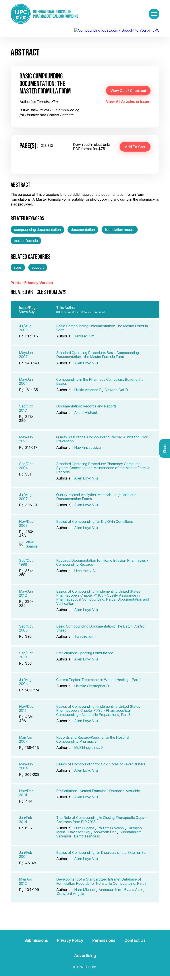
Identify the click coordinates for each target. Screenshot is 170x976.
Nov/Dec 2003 (26, 523)
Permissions (103, 940)
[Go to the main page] (44, 14)
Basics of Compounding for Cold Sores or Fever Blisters (100, 764)
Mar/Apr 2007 (25, 739)
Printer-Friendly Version (32, 282)
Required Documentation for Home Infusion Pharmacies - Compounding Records (102, 562)
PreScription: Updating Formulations (85, 653)
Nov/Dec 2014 (26, 793)
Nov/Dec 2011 (26, 708)
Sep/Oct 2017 (26, 408)
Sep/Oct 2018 (26, 655)
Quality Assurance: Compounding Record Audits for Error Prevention (101, 439)
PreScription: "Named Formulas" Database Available (98, 791)
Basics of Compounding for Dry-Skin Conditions (94, 521)
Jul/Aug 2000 (25, 328)
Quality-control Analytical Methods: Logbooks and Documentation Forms (96, 497)
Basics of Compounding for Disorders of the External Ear (101, 852)
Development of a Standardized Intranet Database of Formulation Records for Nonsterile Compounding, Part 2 (101, 881)
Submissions (36, 940)
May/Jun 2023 (26, 439)
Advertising (85, 955)
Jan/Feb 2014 (25, 819)
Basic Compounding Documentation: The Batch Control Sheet (100, 628)
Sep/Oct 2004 (26, 466)
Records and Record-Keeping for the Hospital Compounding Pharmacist (92, 739)
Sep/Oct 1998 (26, 562)
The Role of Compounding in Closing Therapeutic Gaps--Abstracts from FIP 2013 (101, 819)
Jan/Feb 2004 (25, 854)
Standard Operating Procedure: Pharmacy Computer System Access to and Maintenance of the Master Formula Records (103, 468)
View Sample (32, 544)
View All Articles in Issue (127, 101)
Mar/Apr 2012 (25, 881)
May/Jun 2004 (26, 381)
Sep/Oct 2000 (26, 628)
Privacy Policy (70, 940)
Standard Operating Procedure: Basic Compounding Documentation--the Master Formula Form (97, 354)
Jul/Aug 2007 (25, 497)
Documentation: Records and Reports (86, 406)
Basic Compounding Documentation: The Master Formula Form (102, 328)
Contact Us (135, 940)
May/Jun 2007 (26, 354)
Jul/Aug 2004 (25, 681)
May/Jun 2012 (26, 593)
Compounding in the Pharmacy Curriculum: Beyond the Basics (99, 381)
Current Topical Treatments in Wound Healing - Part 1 (98, 679)
